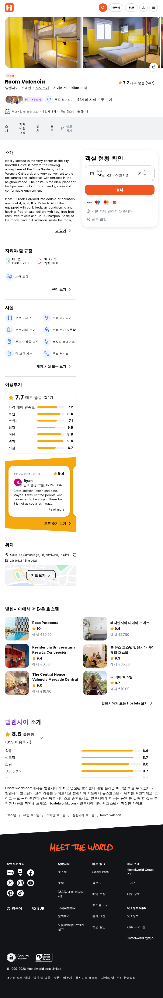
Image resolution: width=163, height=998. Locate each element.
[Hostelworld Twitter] (10, 883)
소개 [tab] (6, 128)
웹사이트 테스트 (87, 977)
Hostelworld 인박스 (140, 938)
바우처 (67, 977)
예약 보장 (98, 894)
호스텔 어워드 (101, 905)
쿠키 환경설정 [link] (126, 977)
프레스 (131, 883)
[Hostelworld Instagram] (20, 883)
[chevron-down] (41, 738)
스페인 (26, 88)
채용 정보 (133, 894)
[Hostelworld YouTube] (30, 883)
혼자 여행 (98, 916)
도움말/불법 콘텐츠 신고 (71, 927)
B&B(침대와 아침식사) (71, 894)
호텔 (61, 883)
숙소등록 (133, 916)
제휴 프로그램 (136, 927)
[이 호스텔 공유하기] (153, 67)
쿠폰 (57, 977)
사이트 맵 (107, 977)
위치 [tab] (37, 128)
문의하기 (64, 916)
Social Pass (100, 872)
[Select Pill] (103, 7)
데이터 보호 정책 (18, 977)
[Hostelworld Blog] (10, 872)
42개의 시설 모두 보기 (94, 99)
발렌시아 (12, 88)
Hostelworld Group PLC (140, 872)
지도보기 (42, 88)
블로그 (96, 883)
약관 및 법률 (42, 977)
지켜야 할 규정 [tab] (22, 128)
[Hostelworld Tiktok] (20, 893)
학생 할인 (98, 927)
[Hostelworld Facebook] (30, 872)
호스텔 (11, 75)
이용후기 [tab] (52, 128)
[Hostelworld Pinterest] (10, 893)
